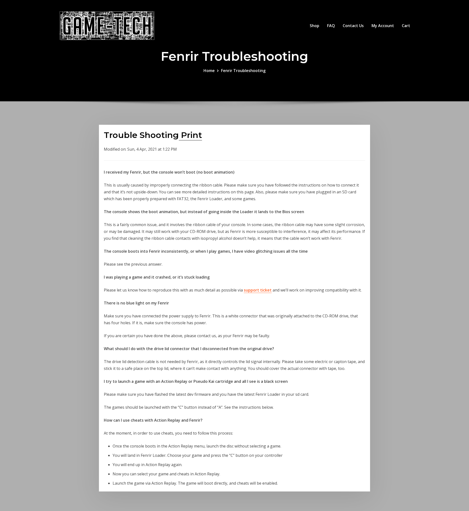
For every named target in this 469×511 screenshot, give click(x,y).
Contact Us (353, 25)
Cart (406, 25)
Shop (314, 25)
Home (209, 70)
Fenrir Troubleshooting (243, 70)
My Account (383, 25)
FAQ (331, 25)
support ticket (258, 290)
